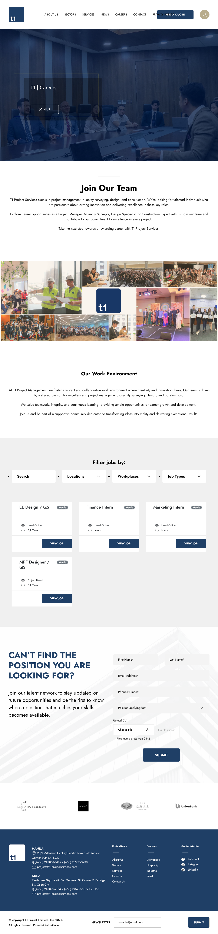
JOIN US (44, 109)
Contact (139, 14)
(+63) (40, 889)
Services (117, 871)
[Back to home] (17, 14)
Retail (150, 876)
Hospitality (153, 865)
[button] (204, 14)
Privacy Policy (163, 14)
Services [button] (88, 14)
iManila (54, 925)
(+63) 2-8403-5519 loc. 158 (81, 889)
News (105, 14)
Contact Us (118, 881)
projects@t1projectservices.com (57, 867)
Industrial (152, 871)
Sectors (116, 865)
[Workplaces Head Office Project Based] (134, 476)
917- (52, 889)
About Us (51, 14)
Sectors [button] (70, 14)
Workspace (153, 860)
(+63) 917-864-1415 (48, 862)
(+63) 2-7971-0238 (76, 862)
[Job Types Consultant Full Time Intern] (184, 476)
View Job (57, 543)
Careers (121, 14)
